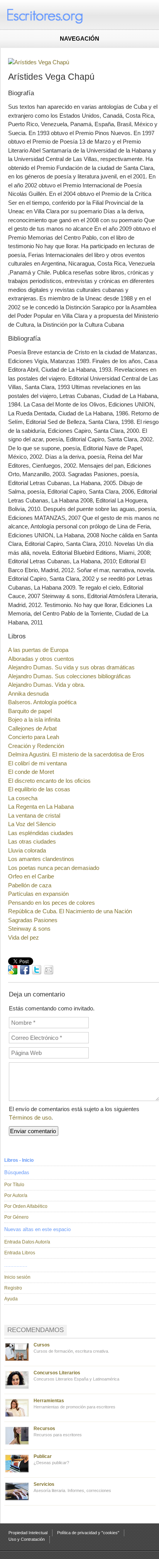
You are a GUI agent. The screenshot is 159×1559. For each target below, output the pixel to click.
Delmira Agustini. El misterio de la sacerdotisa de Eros (76, 754)
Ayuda (11, 1299)
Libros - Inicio (19, 1160)
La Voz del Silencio (32, 824)
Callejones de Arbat (32, 728)
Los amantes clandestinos (41, 859)
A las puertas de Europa (38, 650)
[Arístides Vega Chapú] (38, 62)
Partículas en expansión (38, 893)
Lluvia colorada (27, 850)
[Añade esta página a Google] (12, 969)
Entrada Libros (19, 1252)
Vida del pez (23, 937)
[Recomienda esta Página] (48, 969)
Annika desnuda (28, 693)
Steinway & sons (29, 928)
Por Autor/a (15, 1195)
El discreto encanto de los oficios (49, 780)
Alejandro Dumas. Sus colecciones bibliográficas (69, 676)
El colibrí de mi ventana (37, 763)
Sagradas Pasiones (33, 920)
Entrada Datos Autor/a (27, 1242)
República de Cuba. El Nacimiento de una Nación (70, 911)
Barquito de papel (30, 711)
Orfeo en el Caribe (31, 876)
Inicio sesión (17, 1277)
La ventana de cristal (34, 815)
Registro (13, 1288)
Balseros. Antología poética (42, 702)
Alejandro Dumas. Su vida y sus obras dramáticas (71, 667)
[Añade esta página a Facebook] (24, 969)
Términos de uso (30, 1117)
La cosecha (22, 798)
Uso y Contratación (26, 1539)
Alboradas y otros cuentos (41, 658)
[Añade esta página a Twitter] (36, 969)
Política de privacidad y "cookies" (88, 1532)
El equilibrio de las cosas (39, 789)
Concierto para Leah (33, 737)
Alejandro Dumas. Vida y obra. (46, 684)
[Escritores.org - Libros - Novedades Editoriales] (60, 15)
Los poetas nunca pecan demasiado (53, 867)
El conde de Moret (31, 771)
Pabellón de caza (29, 885)
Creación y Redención (36, 746)
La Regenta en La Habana (41, 806)
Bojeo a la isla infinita (34, 719)
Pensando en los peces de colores (51, 902)
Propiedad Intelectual (27, 1532)
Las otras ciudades (32, 841)
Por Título (14, 1184)
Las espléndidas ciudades (40, 833)
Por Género (16, 1217)
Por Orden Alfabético (25, 1206)
